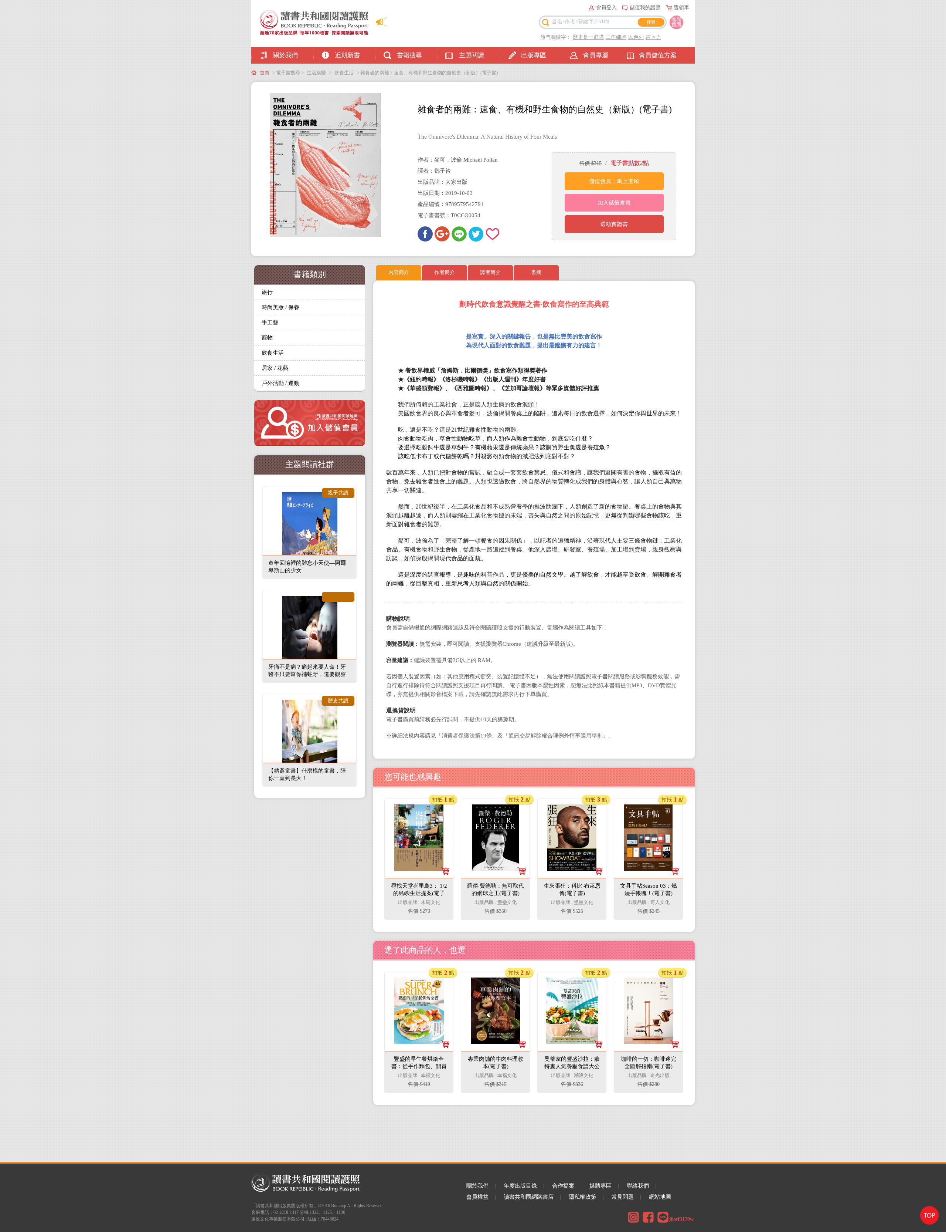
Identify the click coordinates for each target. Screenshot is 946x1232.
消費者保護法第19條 (467, 736)
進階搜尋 (676, 22)
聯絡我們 (638, 1186)
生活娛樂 (316, 72)
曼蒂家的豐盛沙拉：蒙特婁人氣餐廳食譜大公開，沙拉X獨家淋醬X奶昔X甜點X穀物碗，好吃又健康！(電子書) (572, 999)
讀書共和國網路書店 (529, 1197)
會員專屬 (595, 55)
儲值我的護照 (645, 7)
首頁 (264, 72)
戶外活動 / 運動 (280, 383)
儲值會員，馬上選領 (614, 181)
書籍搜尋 (409, 55)
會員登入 (606, 7)
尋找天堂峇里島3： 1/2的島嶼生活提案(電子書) (419, 818)
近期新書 (347, 55)
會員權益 (477, 1197)
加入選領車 (424, 907)
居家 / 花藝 (275, 368)
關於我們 (285, 55)
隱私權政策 (582, 1197)
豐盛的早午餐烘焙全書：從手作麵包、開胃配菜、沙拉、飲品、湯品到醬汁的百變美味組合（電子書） (419, 999)
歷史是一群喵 (588, 37)
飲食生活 (344, 72)
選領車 (681, 7)
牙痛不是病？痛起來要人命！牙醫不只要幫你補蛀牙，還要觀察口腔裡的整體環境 (307, 674)
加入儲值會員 (614, 203)
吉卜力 (653, 37)
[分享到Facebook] (425, 234)
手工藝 (270, 322)
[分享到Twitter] (476, 234)
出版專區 (533, 55)
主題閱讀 (471, 55)
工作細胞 (616, 37)
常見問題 (623, 1197)
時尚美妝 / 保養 (280, 307)
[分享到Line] (459, 234)
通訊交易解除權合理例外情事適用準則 (555, 736)
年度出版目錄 (520, 1186)
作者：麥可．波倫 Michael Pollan (458, 160)
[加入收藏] (493, 234)
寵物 (267, 338)
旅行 (267, 292)
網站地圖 (660, 1197)
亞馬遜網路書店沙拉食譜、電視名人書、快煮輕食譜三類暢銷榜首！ (571, 1047)
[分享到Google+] (442, 234)
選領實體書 (614, 224)
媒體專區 (600, 1186)
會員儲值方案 (658, 55)
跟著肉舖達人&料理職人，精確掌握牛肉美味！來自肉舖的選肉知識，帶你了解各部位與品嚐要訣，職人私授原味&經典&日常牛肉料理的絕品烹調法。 (495, 1062)
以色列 (636, 37)
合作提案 (563, 1186)
